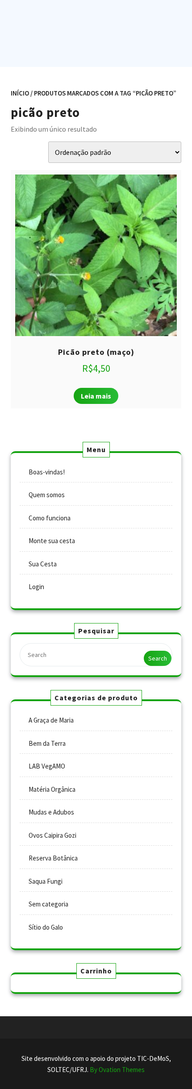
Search (157, 658)
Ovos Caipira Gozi (52, 835)
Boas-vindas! (47, 472)
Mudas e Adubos (51, 812)
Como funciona (50, 518)
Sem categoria (48, 904)
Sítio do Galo (46, 927)
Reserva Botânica (53, 858)
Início (20, 93)
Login (36, 586)
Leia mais (96, 395)
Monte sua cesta (52, 540)
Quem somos (47, 494)
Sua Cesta (43, 564)
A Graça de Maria (51, 720)
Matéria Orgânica (52, 789)
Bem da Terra (47, 743)
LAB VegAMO (47, 766)
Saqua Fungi (46, 881)
